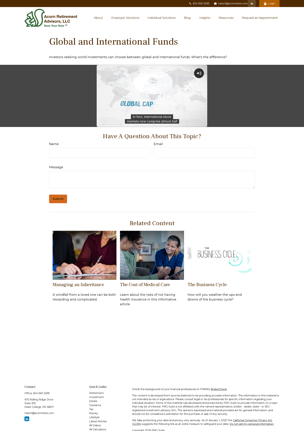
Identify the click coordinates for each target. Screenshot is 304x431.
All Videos (95, 425)
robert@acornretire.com (233, 3)
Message (56, 167)
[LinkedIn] (252, 3)
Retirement (96, 393)
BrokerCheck (219, 389)
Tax (91, 409)
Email (158, 144)
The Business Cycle (207, 285)
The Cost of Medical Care (145, 285)
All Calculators (97, 429)
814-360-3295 (201, 3)
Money (93, 413)
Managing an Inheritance (78, 285)
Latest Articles (98, 421)
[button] (98, 17)
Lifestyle (94, 417)
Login (271, 3)
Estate (93, 401)
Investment (96, 397)
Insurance (95, 405)
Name (54, 144)
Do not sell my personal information (252, 424)
